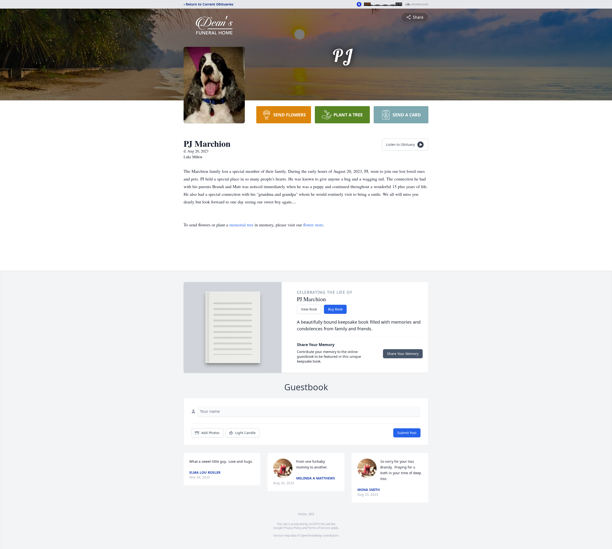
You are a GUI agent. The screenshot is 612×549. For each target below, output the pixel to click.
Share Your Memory (403, 353)
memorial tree (241, 225)
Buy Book (335, 309)
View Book (309, 309)
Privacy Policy (292, 528)
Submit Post (406, 432)
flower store (313, 225)
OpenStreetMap (311, 535)
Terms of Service (319, 528)
